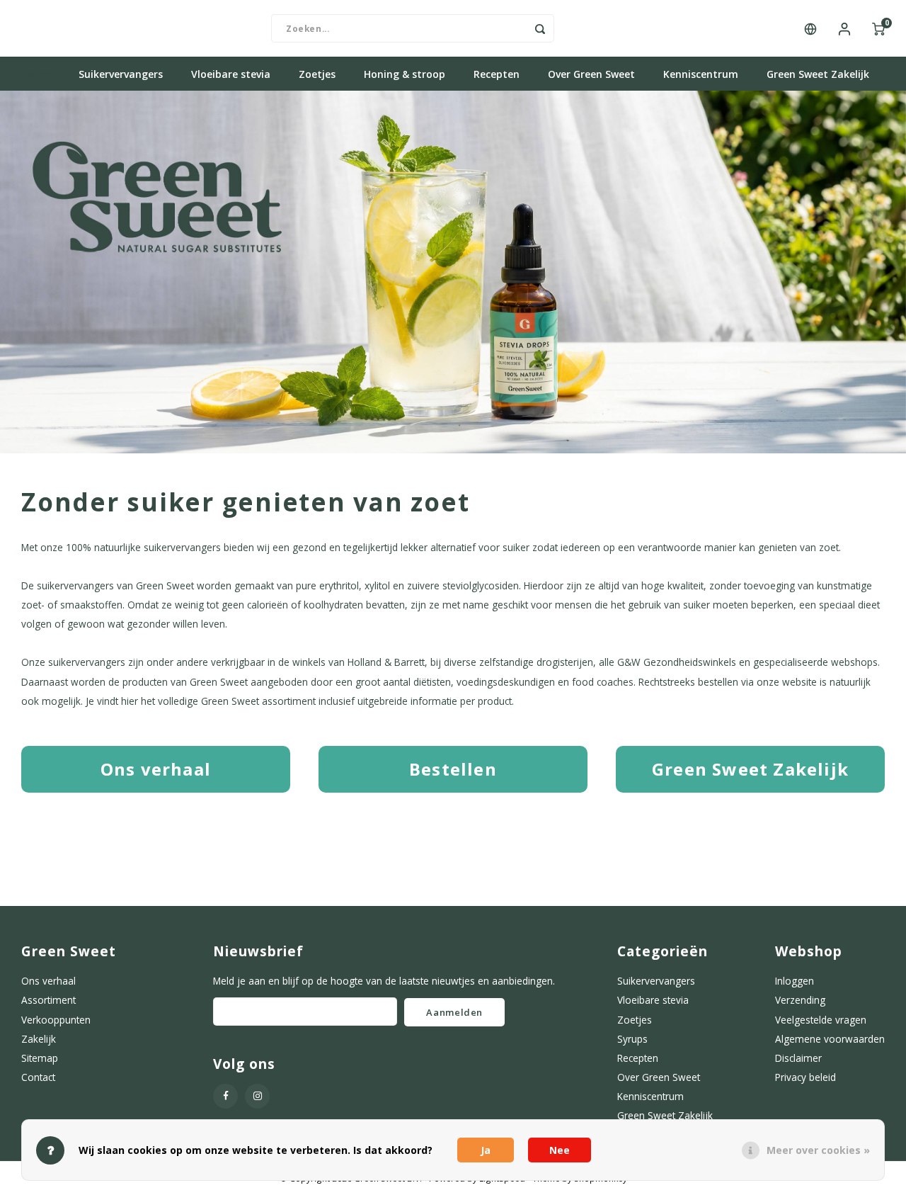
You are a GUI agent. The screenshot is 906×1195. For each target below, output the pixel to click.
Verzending (800, 1000)
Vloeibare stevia (230, 74)
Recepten (497, 74)
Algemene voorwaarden (830, 1039)
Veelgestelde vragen (820, 1019)
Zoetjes (317, 74)
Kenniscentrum (700, 74)
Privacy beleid (805, 1077)
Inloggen (794, 980)
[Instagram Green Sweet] (257, 1096)
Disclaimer (798, 1058)
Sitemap (39, 1058)
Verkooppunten (56, 1019)
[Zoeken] (540, 28)
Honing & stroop (404, 74)
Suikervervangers (121, 74)
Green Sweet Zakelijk (818, 74)
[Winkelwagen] (878, 28)
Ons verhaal (48, 980)
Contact (38, 1077)
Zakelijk (38, 1039)
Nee (559, 1150)
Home (35, 74)
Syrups (632, 1039)
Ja (486, 1150)
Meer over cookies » (818, 1150)
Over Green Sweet (591, 74)
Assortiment (48, 1000)
